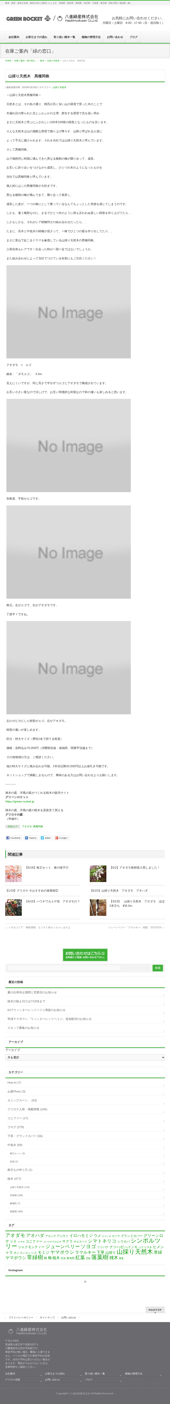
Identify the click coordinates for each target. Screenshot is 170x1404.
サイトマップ (47, 1317)
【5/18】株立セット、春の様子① (46, 867)
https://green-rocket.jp (19, 801)
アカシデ (50, 1236)
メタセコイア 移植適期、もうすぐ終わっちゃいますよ (37, 927)
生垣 (63, 1258)
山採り (110, 1253)
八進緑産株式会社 (80, 1393)
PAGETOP (155, 1309)
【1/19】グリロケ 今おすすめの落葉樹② (31, 890)
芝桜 (88, 1258)
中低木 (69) (14, 1145)
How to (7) (14, 1082)
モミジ (44, 1252)
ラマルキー (85, 1252)
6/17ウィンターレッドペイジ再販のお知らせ (36, 1010)
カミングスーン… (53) (22, 1100)
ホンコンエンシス (25, 1252)
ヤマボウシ (62, 1252)
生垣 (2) (14, 1161)
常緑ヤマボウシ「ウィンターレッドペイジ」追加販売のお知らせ (49, 1019)
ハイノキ (131, 1247)
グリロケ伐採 (12, 1379)
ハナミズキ (145, 1247)
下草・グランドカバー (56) (25, 1136)
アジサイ (62, 1236)
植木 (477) (14, 1178)
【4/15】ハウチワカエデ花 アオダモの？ (52, 901)
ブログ (88, 1379)
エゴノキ (106, 1236)
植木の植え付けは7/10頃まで (26, 1001)
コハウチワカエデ (52, 1241)
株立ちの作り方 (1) (19, 1169)
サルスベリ (80, 1241)
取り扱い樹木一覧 (95, 1373)
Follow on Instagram (88, 1289)
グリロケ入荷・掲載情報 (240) (27, 1109)
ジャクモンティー (31, 1247)
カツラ (116, 1236)
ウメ (97, 1236)
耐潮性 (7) (15, 1203)
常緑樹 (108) (16, 1195)
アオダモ (27, 826)
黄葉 (121, 1258)
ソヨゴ (88, 1246)
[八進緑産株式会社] (51, 20)
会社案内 (10, 1373)
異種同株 (38, 826)
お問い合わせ (68, 1317)
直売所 (71, 1258)
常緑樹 (35, 1257)
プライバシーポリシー (20, 1317)
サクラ (67, 1241)
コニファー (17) (17, 1118)
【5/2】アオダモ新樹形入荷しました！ (134, 867)
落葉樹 (100, 1257)
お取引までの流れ (55, 1373)
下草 (100, 1252)
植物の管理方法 (133, 1373)
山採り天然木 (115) (20, 1187)
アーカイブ (12, 1050)
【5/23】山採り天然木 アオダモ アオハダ (119, 890)
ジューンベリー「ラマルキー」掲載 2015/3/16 (136, 927)
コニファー (34, 1241)
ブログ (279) (15, 1127)
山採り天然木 (59, 87)
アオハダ (35, 1235)
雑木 (113, 1257)
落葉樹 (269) (16, 1211)
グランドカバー (132, 1236)
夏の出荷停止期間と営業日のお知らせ (32, 992)
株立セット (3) (17, 1153)
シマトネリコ (102, 1241)
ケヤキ (21, 1241)
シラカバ (123, 1241)
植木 (56, 1258)
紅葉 (80, 1257)
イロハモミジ (81, 1235)
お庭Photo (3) (16, 1091)
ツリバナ (103, 1247)
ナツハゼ (116, 1247)
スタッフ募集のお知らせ (23, 1027)
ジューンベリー (62, 1246)
